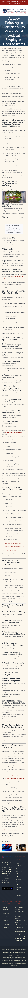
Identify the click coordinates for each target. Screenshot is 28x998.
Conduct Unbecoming (11, 550)
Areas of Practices (5, 908)
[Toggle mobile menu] (25, 14)
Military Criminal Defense (18, 879)
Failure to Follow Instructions (13, 543)
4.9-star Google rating (11, 775)
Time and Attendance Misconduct (14, 546)
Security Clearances (19, 864)
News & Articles (7, 917)
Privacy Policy (7, 924)
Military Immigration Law (19, 887)
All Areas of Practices (19, 894)
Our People (6, 913)
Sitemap (5, 920)
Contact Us (6, 928)
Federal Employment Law (19, 871)
